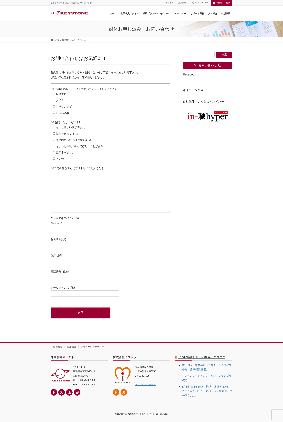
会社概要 (169, 2)
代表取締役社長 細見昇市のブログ (201, 357)
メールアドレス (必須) (63, 287)
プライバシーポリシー (92, 346)
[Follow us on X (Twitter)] (61, 392)
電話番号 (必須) (60, 271)
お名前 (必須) (58, 239)
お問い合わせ (223, 2)
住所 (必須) (57, 255)
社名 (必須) (57, 223)
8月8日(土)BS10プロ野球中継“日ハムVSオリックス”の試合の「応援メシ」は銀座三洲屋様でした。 (207, 391)
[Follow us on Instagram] (77, 392)
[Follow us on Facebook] (54, 392)
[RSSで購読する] (69, 392)
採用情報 (182, 2)
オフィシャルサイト (145, 384)
